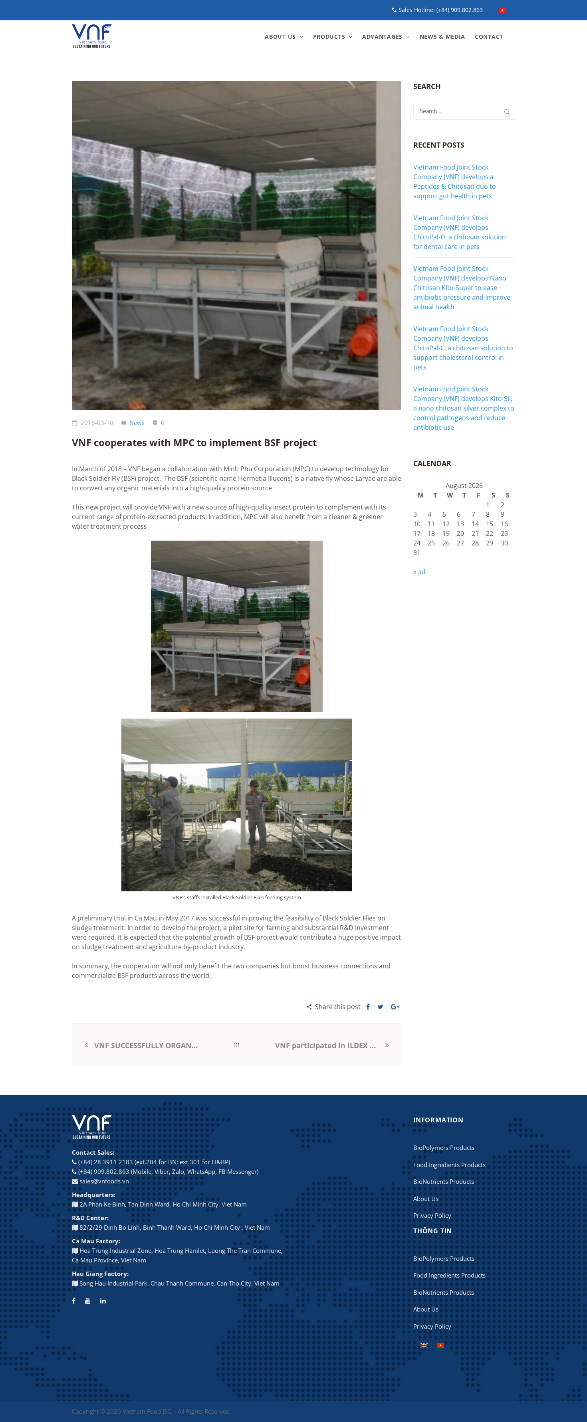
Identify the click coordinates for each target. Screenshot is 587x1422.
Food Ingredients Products (449, 1165)
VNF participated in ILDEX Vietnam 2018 (329, 1045)
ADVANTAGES (382, 36)
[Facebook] (73, 1300)
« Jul (419, 571)
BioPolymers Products (443, 1147)
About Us (425, 1199)
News (137, 423)
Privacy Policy (432, 1215)
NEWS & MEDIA (442, 36)
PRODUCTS (329, 36)
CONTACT (489, 36)
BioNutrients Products (443, 1181)
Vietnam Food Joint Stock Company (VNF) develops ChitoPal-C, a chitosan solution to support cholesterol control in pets (463, 347)
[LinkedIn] (103, 1300)
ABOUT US (280, 36)
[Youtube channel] (88, 1300)
